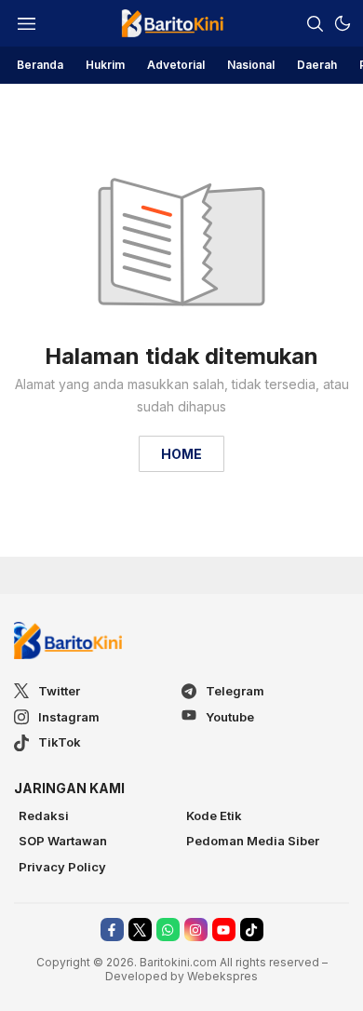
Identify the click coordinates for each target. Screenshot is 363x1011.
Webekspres (222, 976)
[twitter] (140, 929)
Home (181, 454)
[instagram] (196, 929)
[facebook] (112, 929)
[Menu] (26, 23)
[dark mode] (342, 23)
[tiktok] (251, 929)
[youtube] (223, 929)
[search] (315, 23)
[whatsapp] (168, 929)
